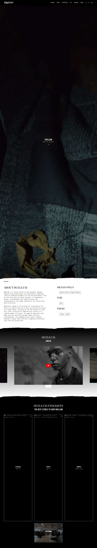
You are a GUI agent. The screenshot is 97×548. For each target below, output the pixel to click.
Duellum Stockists (48, 406)
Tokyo (62, 314)
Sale (71, 2)
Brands (52, 2)
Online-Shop (65, 2)
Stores (58, 2)
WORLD (82, 2)
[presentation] (47, 386)
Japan (67, 314)
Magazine (76, 2)
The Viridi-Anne (16, 294)
